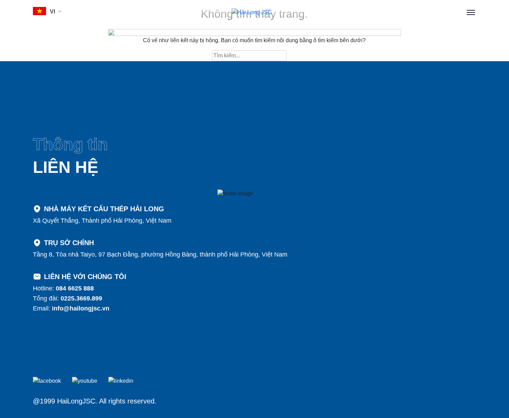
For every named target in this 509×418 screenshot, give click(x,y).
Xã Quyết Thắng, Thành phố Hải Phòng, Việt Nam (102, 220)
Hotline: (63, 288)
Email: (71, 308)
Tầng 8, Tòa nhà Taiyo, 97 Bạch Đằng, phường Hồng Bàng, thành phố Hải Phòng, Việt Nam (160, 254)
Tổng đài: (67, 298)
